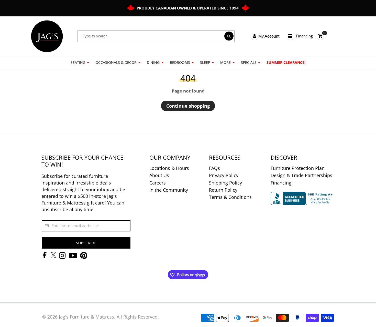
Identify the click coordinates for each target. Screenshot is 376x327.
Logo (47, 36)
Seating (78, 62)
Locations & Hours (169, 168)
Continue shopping (188, 106)
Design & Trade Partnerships (301, 175)
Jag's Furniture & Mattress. (87, 317)
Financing (304, 35)
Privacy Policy (223, 175)
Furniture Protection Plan (298, 168)
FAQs (214, 168)
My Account (268, 36)
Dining (153, 62)
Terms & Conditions (230, 197)
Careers (157, 182)
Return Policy (223, 190)
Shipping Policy (225, 182)
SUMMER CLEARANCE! (286, 62)
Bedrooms (180, 62)
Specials (249, 62)
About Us (159, 175)
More (225, 62)
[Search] (228, 36)
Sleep (205, 62)
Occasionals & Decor (116, 62)
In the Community (168, 190)
